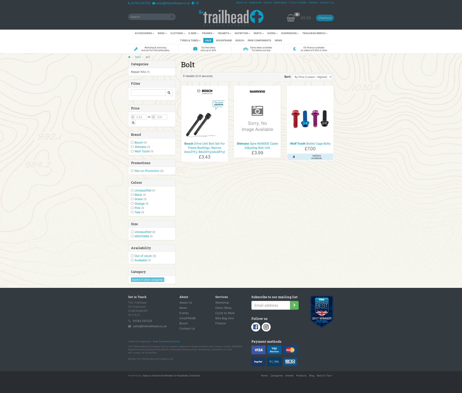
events (267, 2)
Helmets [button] (224, 33)
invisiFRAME (224, 40)
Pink (139, 208)
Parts (138, 57)
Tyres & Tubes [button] (189, 40)
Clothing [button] (177, 33)
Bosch (240, 40)
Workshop (222, 302)
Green (141, 199)
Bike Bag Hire (224, 318)
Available (143, 260)
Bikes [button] (161, 33)
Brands (290, 375)
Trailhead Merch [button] (314, 33)
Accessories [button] (144, 33)
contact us (327, 2)
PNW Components (259, 40)
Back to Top (324, 375)
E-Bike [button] (193, 33)
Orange (141, 203)
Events (184, 313)
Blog (311, 375)
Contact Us (187, 328)
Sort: (287, 76)
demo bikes (280, 2)
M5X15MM (144, 236)
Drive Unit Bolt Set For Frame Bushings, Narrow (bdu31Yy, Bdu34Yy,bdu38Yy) (204, 148)
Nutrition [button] (242, 33)
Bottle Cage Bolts (310, 143)
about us (241, 2)
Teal (139, 212)
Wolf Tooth (144, 151)
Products (301, 375)
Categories (276, 375)
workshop (255, 2)
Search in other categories (147, 279)
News (278, 40)
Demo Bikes (223, 308)
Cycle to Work (225, 313)
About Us (185, 302)
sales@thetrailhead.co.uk (173, 3)
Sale (208, 40)
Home (264, 375)
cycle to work (298, 2)
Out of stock (145, 256)
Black (140, 194)
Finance (220, 323)
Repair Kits (140, 72)
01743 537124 (141, 3)
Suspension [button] (289, 33)
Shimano (142, 147)
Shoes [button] (271, 33)
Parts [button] (258, 33)
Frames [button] (207, 33)
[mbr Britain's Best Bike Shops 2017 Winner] (322, 312)
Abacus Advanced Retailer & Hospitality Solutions (171, 375)
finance (313, 2)
